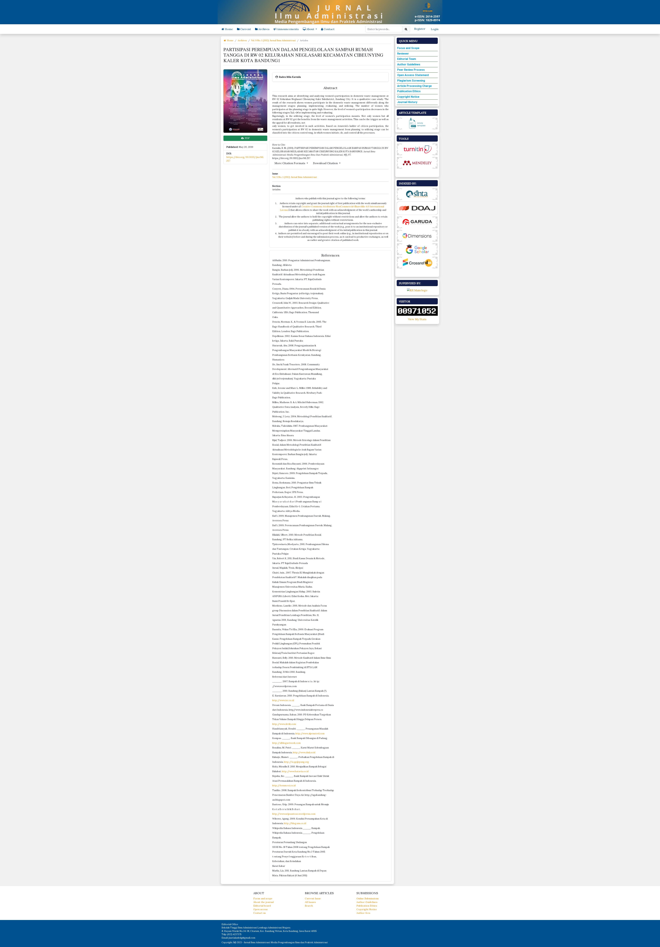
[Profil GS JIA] (417, 249)
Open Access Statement (413, 75)
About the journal (263, 902)
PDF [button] (247, 138)
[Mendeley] (417, 162)
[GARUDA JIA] (417, 222)
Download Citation (325, 163)
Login (434, 29)
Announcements (287, 29)
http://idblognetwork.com (286, 743)
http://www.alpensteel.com (309, 733)
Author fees (363, 912)
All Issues (310, 902)
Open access (260, 909)
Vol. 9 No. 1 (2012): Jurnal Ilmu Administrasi (273, 40)
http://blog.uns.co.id (295, 823)
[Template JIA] (417, 123)
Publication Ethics (409, 91)
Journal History (407, 102)
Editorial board (262, 905)
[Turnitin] (417, 149)
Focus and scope (262, 898)
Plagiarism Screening (411, 80)
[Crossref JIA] (417, 262)
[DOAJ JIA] (417, 208)
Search (309, 905)
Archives (264, 29)
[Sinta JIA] (417, 193)
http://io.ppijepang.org (296, 761)
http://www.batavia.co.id (295, 771)
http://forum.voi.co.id (284, 785)
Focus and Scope (408, 48)
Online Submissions (367, 898)
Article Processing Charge (414, 86)
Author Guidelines (408, 64)
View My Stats (417, 319)
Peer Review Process (411, 69)
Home (228, 29)
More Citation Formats (290, 163)
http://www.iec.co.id (283, 700)
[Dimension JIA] (417, 235)
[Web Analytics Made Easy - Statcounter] (417, 310)
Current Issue (313, 898)
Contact (328, 29)
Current (245, 29)
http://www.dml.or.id (304, 752)
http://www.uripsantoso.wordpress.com (293, 813)
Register (419, 28)
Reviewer (403, 53)
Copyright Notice (408, 96)
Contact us (259, 912)
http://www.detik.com (284, 724)
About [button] (310, 29)
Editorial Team (406, 59)
